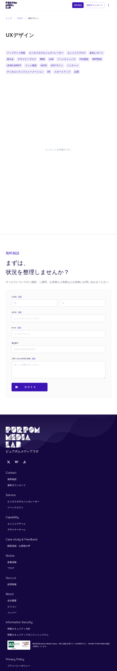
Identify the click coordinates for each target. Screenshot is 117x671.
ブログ (20, 18)
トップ (9, 18)
